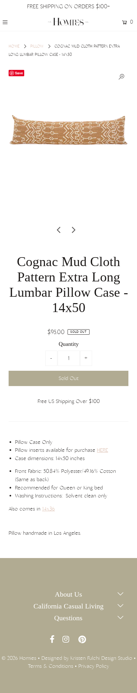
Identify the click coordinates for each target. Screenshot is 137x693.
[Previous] (59, 230)
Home (14, 46)
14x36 (48, 509)
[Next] (73, 230)
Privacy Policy (93, 666)
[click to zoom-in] (121, 77)
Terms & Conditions (50, 666)
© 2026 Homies (19, 658)
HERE (102, 450)
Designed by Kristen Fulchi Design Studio (86, 658)
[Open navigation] (13, 22)
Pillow (37, 46)
